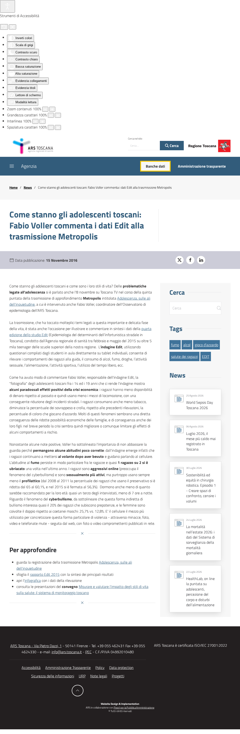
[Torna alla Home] (32, 146)
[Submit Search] (219, 308)
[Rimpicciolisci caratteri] (51, 115)
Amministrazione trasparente (202, 166)
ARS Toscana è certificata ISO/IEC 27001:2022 (190, 645)
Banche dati (155, 166)
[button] (11, 166)
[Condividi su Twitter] (179, 260)
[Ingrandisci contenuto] (52, 109)
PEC (88, 652)
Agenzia (29, 166)
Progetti (118, 676)
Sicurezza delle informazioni (52, 676)
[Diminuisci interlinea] (35, 121)
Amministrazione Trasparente (68, 667)
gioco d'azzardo (206, 345)
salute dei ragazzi (184, 356)
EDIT (205, 356)
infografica (33, 580)
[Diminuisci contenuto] (45, 109)
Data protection (121, 667)
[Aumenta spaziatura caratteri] (58, 127)
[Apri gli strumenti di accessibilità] (7, 6)
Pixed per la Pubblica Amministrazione (134, 707)
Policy (100, 667)
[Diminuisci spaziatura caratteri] (51, 127)
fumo (175, 345)
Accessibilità (31, 667)
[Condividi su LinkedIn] (201, 260)
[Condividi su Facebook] (190, 260)
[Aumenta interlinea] (42, 121)
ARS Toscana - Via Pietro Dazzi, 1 (36, 646)
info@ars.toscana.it (67, 652)
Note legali (98, 676)
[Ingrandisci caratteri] (58, 115)
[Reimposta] (4, 27)
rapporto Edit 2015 (45, 574)
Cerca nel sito (135, 138)
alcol (187, 345)
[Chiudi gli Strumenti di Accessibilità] (12, 26)
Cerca (174, 145)
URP (82, 676)
